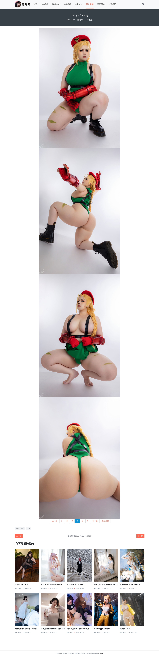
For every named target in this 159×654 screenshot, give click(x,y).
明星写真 (101, 4)
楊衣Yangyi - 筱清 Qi (102, 628)
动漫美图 (112, 4)
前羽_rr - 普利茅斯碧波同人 (51, 584)
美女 (22, 528)
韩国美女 (78, 4)
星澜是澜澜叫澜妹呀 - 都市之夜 (53, 628)
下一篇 (140, 536)
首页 (35, 4)
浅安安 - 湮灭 (125, 628)
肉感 (17, 528)
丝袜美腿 (67, 4)
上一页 (54, 521)
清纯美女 (45, 4)
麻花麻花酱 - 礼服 (21, 584)
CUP (28, 528)
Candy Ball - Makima (75, 584)
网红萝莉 (90, 4)
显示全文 (105, 521)
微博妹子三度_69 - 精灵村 (130, 584)
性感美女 (56, 4)
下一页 (95, 521)
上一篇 (18, 536)
